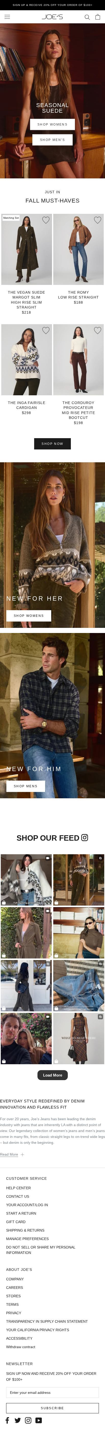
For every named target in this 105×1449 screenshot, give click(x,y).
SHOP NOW (52, 444)
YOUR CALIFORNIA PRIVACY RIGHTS (37, 1330)
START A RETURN (21, 1213)
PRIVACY (13, 1313)
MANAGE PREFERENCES (27, 1239)
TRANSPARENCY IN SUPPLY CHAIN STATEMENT (47, 1321)
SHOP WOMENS (52, 124)
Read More (9, 1154)
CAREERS (14, 1287)
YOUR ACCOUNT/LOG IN (27, 1205)
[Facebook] (7, 1420)
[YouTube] (38, 1420)
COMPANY (15, 1279)
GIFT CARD (15, 1222)
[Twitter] (18, 1420)
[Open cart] (97, 17)
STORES (13, 1296)
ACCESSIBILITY (19, 1338)
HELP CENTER (18, 1188)
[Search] (87, 17)
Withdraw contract (20, 1347)
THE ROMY (78, 292)
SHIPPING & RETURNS (25, 1230)
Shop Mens (26, 786)
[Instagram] (28, 1420)
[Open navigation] (7, 17)
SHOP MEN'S (52, 140)
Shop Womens (29, 616)
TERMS (12, 1304)
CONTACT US (17, 1196)
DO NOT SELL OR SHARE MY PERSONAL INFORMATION (40, 1250)
